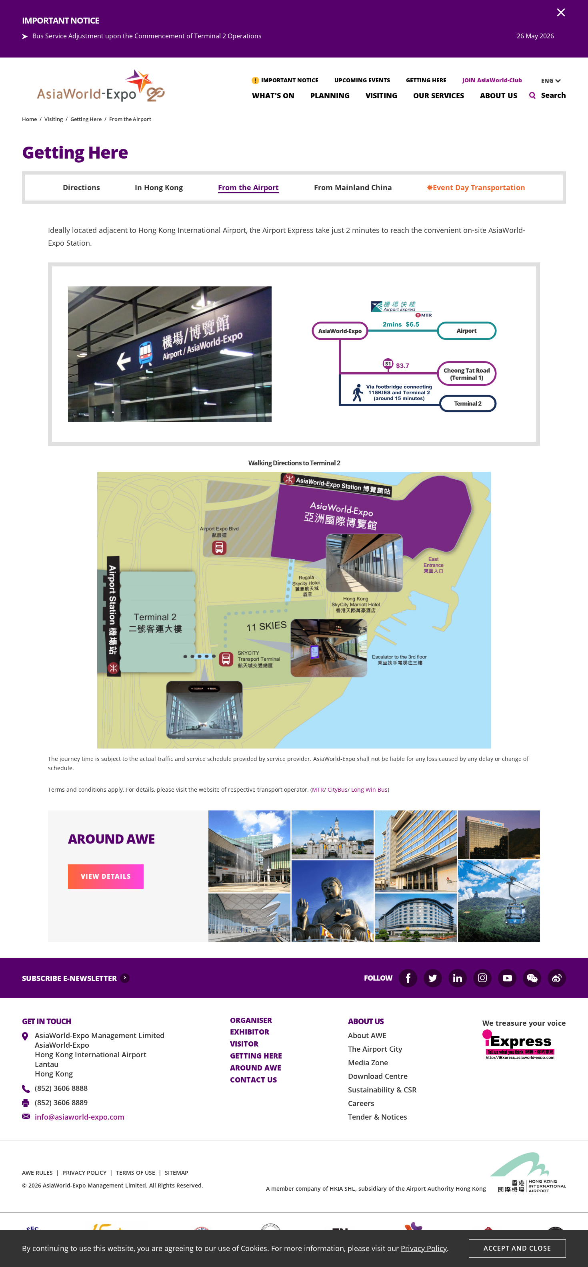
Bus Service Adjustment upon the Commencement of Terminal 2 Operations (147, 36)
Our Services (438, 95)
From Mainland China (353, 188)
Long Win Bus (369, 789)
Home (29, 119)
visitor (244, 1044)
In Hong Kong (159, 188)
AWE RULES (37, 1172)
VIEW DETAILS (106, 876)
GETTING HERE (426, 80)
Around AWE (255, 1068)
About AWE (367, 1035)
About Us (498, 95)
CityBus (338, 789)
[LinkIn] (457, 978)
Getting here (256, 1056)
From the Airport (130, 119)
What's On (273, 95)
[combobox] (548, 80)
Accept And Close (517, 1248)
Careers (361, 1103)
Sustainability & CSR (382, 1089)
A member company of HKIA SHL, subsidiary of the (376, 1188)
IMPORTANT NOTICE (289, 80)
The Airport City (375, 1049)
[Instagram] (482, 978)
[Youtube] (507, 978)
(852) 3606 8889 (61, 1102)
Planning (330, 95)
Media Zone (368, 1062)
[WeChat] (532, 978)
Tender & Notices (377, 1117)
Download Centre (378, 1076)
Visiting (381, 95)
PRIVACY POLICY (84, 1172)
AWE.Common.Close (561, 13)
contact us (253, 1080)
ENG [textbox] (547, 80)
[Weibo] (557, 978)
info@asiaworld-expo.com (79, 1117)
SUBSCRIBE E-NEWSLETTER (69, 978)
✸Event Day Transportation (476, 188)
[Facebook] (408, 978)
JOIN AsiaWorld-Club (492, 80)
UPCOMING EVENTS (362, 80)
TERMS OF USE (135, 1172)
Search (553, 95)
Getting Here (86, 119)
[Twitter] (433, 978)
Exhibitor (249, 1032)
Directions (81, 188)
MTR (318, 789)
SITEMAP (176, 1172)
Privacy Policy (424, 1248)
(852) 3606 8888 (61, 1088)
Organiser (251, 1021)
